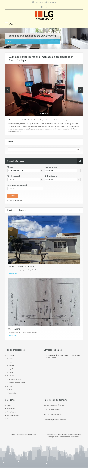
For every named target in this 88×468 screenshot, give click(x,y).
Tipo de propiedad (13, 176)
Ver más (37, 270)
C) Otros (9, 386)
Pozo (10, 389)
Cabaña (11, 358)
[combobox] (25, 170)
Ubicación (10, 167)
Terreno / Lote (13, 393)
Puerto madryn (48, 120)
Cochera (11, 365)
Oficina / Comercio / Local (17, 382)
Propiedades (38, 120)
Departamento (13, 369)
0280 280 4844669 (56, 415)
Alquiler (30, 120)
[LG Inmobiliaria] (44, 15)
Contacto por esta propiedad (17, 185)
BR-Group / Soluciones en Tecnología (69, 434)
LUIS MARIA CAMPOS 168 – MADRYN (21, 267)
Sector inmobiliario (60, 120)
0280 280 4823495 (54, 410)
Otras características (15, 200)
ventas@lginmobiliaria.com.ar (46, 2)
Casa (10, 362)
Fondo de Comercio (15, 379)
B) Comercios (11, 376)
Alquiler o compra (51, 167)
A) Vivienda (10, 355)
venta (69, 120)
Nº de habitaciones (51, 176)
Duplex (11, 372)
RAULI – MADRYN (14, 329)
